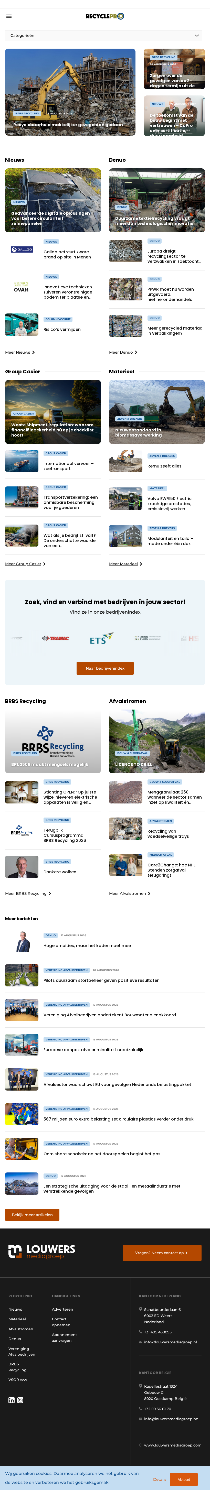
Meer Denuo (121, 352)
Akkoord (184, 1480)
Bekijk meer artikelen (32, 1214)
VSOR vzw (17, 1379)
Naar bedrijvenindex (105, 668)
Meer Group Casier (23, 563)
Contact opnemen (61, 1322)
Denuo (14, 1338)
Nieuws (15, 1309)
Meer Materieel (123, 563)
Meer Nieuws (17, 352)
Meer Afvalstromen (127, 893)
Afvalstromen (20, 1329)
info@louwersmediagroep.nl (170, 1342)
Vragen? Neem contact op (159, 1252)
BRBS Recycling (17, 1367)
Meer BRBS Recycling (26, 893)
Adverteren (62, 1309)
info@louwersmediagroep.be (171, 1419)
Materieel (17, 1319)
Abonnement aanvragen (64, 1337)
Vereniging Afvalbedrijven (21, 1351)
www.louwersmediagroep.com (173, 1445)
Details (159, 1479)
